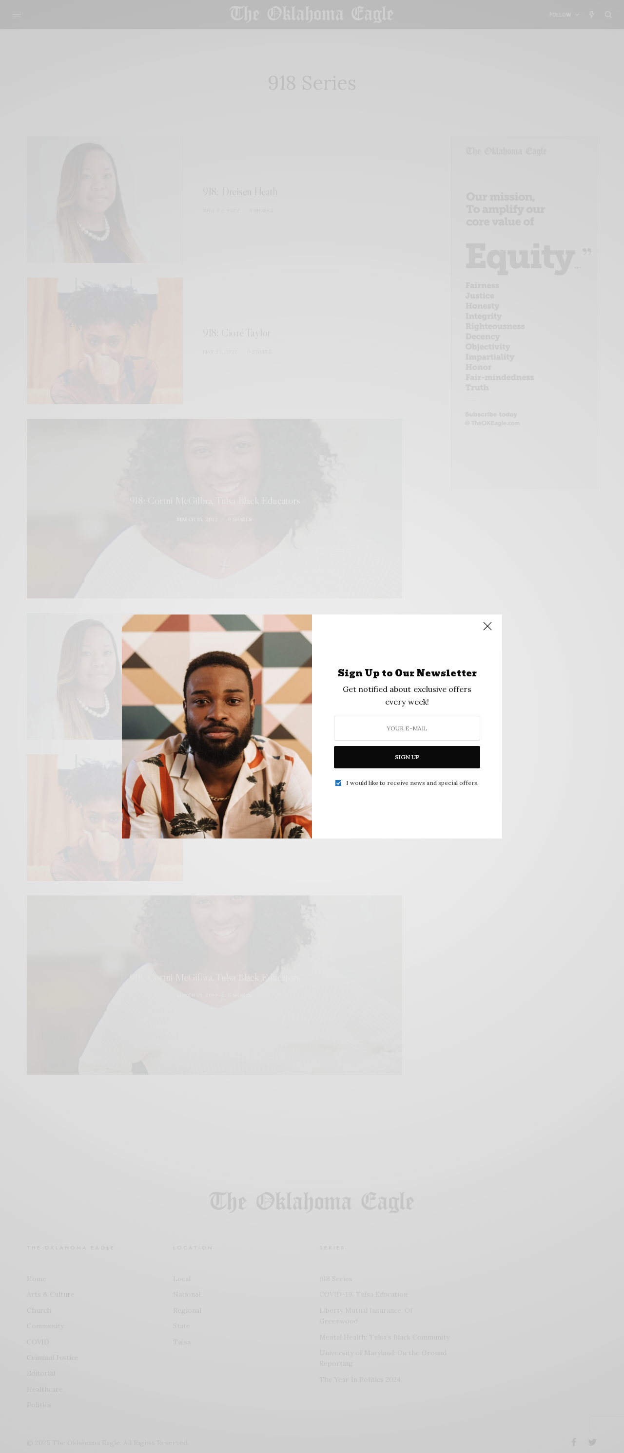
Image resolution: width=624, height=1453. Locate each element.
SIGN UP (407, 757)
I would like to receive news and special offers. (412, 783)
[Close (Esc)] (487, 630)
